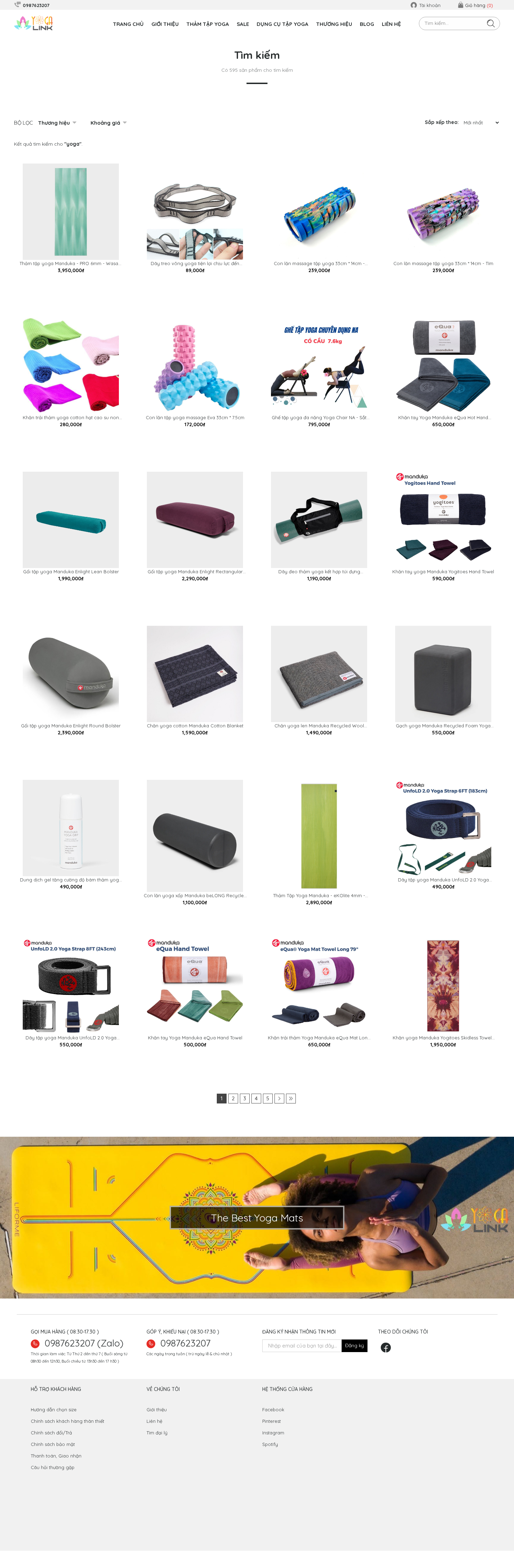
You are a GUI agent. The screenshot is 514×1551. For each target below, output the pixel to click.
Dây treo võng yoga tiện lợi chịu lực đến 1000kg (195, 264)
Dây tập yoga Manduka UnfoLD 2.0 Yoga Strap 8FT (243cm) (71, 1038)
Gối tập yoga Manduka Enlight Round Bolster (71, 725)
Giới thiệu (165, 24)
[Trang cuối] (291, 1098)
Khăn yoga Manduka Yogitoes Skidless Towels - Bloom (443, 1038)
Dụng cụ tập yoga (282, 24)
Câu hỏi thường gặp (52, 1467)
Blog (367, 24)
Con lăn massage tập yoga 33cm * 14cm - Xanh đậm (319, 264)
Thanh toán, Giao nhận (56, 1456)
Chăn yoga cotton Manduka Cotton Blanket (195, 725)
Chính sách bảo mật (53, 1444)
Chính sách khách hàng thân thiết (67, 1421)
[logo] (34, 23)
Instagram (273, 1432)
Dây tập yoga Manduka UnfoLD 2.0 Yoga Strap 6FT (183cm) (443, 880)
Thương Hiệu (334, 24)
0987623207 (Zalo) (84, 1343)
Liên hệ (154, 1421)
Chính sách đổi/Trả (51, 1432)
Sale (243, 24)
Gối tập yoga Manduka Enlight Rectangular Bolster (195, 572)
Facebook (273, 1409)
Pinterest (271, 1421)
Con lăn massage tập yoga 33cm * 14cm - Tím (443, 263)
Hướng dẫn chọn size (54, 1409)
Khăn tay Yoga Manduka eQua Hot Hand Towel (443, 418)
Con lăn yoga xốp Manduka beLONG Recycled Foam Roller (195, 896)
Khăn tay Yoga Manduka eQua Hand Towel (195, 1037)
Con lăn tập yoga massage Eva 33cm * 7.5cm (195, 417)
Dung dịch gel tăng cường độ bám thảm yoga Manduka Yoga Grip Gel (71, 880)
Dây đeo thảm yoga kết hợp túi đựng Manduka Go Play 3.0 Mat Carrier (319, 572)
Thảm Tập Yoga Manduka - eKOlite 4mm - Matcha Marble (319, 896)
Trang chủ (128, 24)
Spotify (270, 1444)
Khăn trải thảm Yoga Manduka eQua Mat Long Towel (319, 1038)
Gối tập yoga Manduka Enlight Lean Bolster (71, 571)
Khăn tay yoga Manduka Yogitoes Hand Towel (443, 571)
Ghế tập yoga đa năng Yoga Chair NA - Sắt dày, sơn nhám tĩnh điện (319, 418)
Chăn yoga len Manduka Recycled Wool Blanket (319, 726)
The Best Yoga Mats (257, 1217)
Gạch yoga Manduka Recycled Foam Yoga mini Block (443, 726)
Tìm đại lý (157, 1432)
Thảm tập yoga (207, 24)
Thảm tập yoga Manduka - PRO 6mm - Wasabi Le (71, 264)
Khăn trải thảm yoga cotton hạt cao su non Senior (71, 418)
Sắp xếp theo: (442, 122)
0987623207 (185, 1343)
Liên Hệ (391, 24)
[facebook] (387, 1349)
